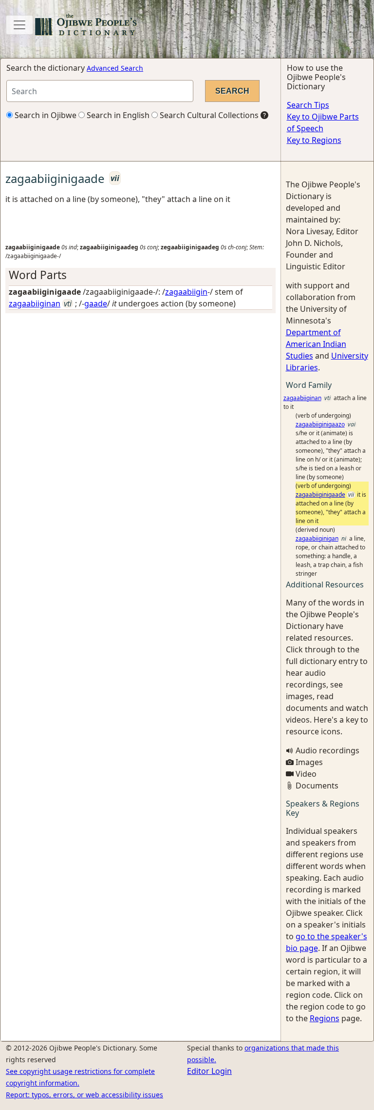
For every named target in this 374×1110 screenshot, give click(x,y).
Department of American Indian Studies (316, 344)
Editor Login (209, 1071)
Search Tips (308, 105)
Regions (324, 1018)
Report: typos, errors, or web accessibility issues (84, 1094)
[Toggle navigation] (19, 25)
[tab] (140, 275)
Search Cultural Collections (208, 115)
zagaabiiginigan (317, 538)
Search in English (117, 115)
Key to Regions (314, 140)
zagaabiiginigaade (320, 494)
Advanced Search (115, 68)
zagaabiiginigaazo (320, 424)
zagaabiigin (186, 291)
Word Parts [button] (38, 275)
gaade (95, 303)
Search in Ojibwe (44, 115)
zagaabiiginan (34, 303)
